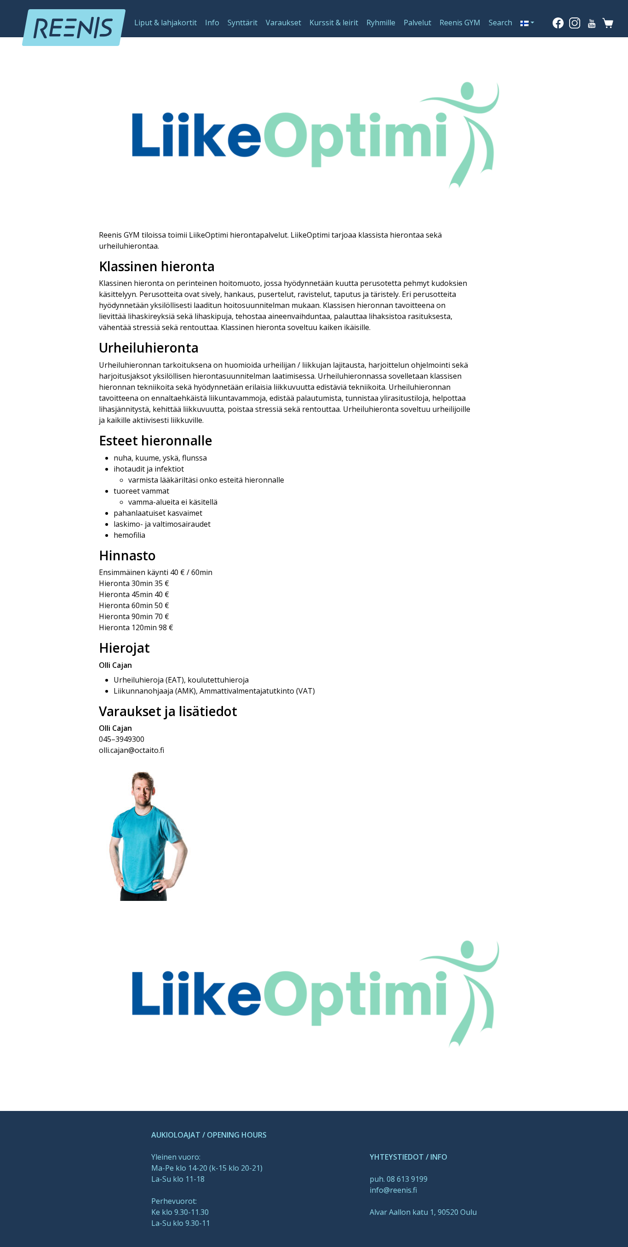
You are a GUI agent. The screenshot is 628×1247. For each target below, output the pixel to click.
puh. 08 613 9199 (399, 1179)
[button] (527, 22)
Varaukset (283, 22)
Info (212, 22)
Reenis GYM (460, 22)
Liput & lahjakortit (165, 22)
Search (500, 22)
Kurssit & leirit (333, 22)
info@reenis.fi (393, 1190)
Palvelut (417, 22)
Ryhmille (380, 22)
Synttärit (242, 22)
